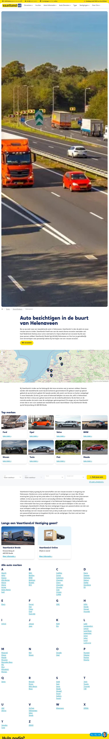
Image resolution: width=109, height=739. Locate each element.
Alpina (3, 582)
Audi (3, 592)
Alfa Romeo (5, 580)
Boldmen (32, 580)
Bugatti (31, 582)
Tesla (85, 682)
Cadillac (59, 573)
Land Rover (88, 631)
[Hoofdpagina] (2, 309)
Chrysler (59, 587)
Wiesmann (60, 708)
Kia (57, 626)
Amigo (3, 587)
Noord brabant (17, 309)
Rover (31, 689)
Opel (58, 655)
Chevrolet (59, 585)
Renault (31, 682)
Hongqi (86, 609)
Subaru (58, 696)
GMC (58, 604)
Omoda (59, 653)
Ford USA (32, 614)
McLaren (4, 660)
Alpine (3, 585)
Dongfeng (87, 585)
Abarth (3, 573)
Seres (58, 686)
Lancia (86, 628)
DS (85, 587)
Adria (3, 575)
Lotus (85, 638)
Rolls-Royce (33, 686)
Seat (57, 684)
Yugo (3, 728)
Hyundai (87, 611)
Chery (58, 582)
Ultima (3, 711)
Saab (58, 682)
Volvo (31, 713)
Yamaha (4, 725)
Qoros (3, 682)
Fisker (31, 609)
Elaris (3, 604)
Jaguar (31, 624)
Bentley (31, 575)
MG (2, 665)
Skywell (59, 691)
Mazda (3, 657)
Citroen (58, 592)
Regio (8, 309)
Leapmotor (87, 633)
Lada (85, 624)
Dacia (86, 573)
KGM (58, 624)
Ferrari (31, 604)
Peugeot (86, 653)
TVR (85, 689)
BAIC (30, 573)
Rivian (31, 684)
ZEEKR (31, 725)
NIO (30, 653)
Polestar (86, 655)
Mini (3, 667)
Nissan (31, 655)
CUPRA (58, 594)
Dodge (86, 582)
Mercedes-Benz (6, 662)
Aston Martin (6, 590)
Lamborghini (88, 626)
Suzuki (58, 698)
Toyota (86, 684)
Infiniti (3, 624)
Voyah (31, 715)
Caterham (60, 578)
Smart (58, 693)
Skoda (58, 689)
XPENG (86, 708)
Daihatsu (87, 578)
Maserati (4, 653)
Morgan (4, 672)
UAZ (2, 708)
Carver (58, 575)
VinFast (31, 708)
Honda (86, 607)
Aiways (3, 578)
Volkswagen (33, 711)
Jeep (30, 626)
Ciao (57, 590)
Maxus (3, 655)
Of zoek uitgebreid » (96, 482)
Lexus (86, 636)
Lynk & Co (87, 643)
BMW (31, 578)
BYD (30, 585)
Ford (30, 611)
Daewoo (86, 575)
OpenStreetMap (98, 381)
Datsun (86, 580)
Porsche (86, 660)
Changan (59, 580)
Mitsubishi (5, 669)
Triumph (87, 686)
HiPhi (85, 604)
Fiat (30, 607)
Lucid (85, 640)
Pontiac (86, 657)
